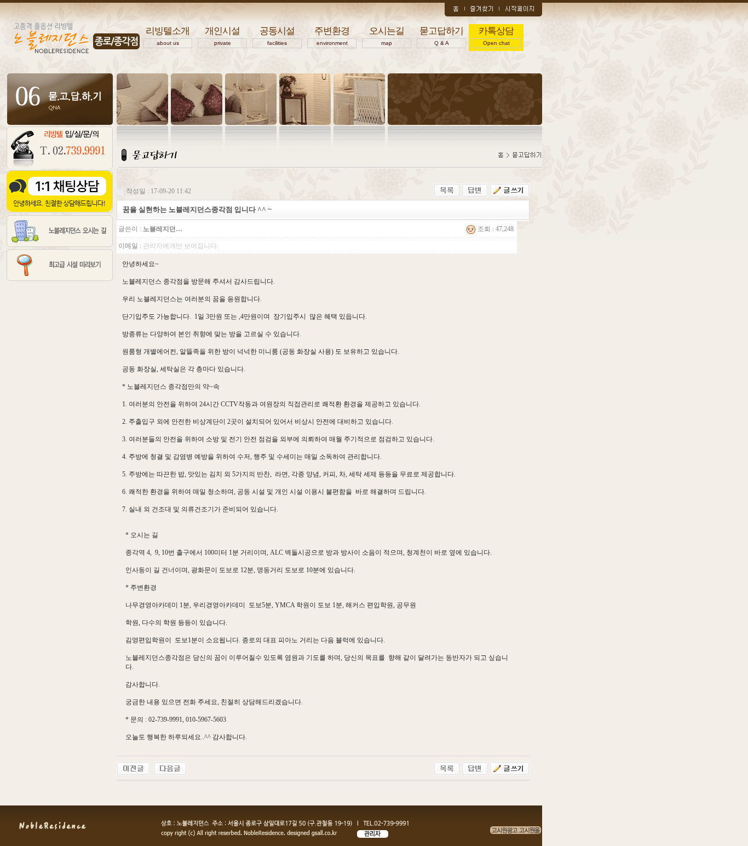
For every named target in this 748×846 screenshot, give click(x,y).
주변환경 (331, 36)
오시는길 (386, 36)
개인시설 (222, 36)
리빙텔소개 (167, 36)
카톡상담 (496, 36)
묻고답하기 (441, 36)
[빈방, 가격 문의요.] (170, 768)
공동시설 (277, 36)
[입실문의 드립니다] (133, 768)
